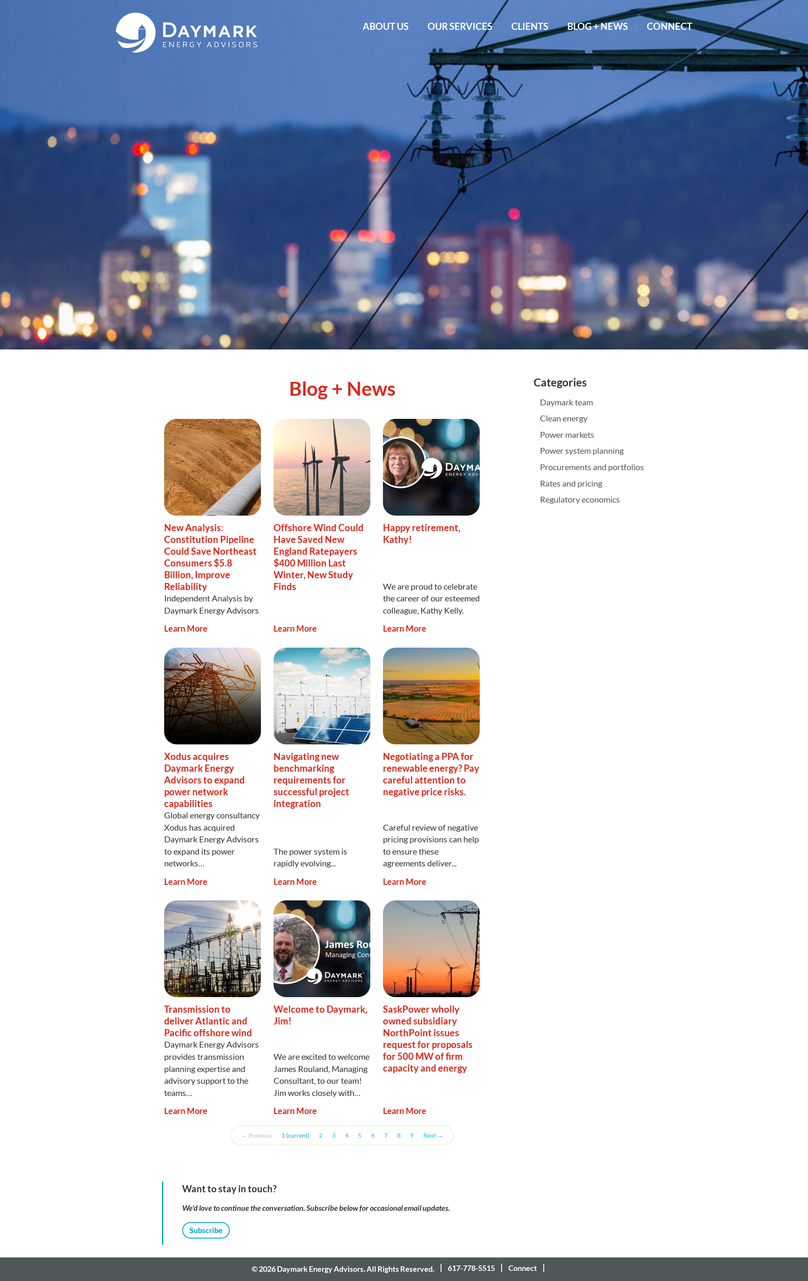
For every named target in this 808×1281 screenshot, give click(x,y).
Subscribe (206, 1230)
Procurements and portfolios (592, 467)
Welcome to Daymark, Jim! (320, 1015)
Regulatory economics (580, 499)
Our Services (460, 26)
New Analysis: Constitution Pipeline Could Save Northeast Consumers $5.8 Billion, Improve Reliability (210, 557)
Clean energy (563, 418)
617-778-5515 (471, 1268)
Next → (433, 1135)
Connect (669, 26)
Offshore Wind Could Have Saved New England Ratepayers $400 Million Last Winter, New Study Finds (319, 557)
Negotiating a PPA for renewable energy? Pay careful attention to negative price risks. (431, 774)
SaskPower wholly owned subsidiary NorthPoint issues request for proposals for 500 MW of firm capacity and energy (428, 1038)
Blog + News (597, 26)
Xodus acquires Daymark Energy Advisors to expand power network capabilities (204, 780)
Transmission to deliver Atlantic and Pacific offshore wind (208, 1021)
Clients (529, 26)
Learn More (185, 628)
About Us (386, 26)
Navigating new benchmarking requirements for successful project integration (311, 780)
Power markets (567, 434)
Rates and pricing (571, 483)
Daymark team (566, 402)
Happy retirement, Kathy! (421, 533)
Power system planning (582, 450)
